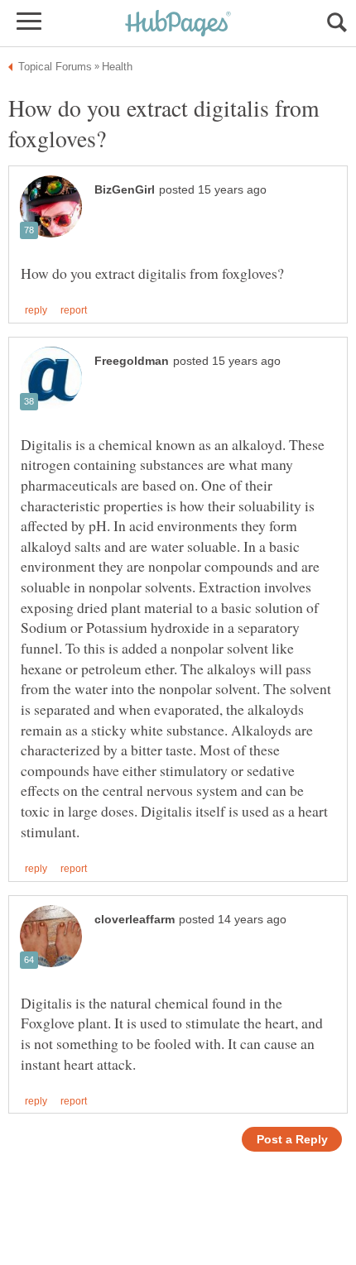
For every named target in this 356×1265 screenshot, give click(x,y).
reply (36, 310)
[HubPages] (178, 24)
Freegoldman (131, 361)
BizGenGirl (124, 190)
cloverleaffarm (134, 919)
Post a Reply (292, 1139)
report (73, 310)
